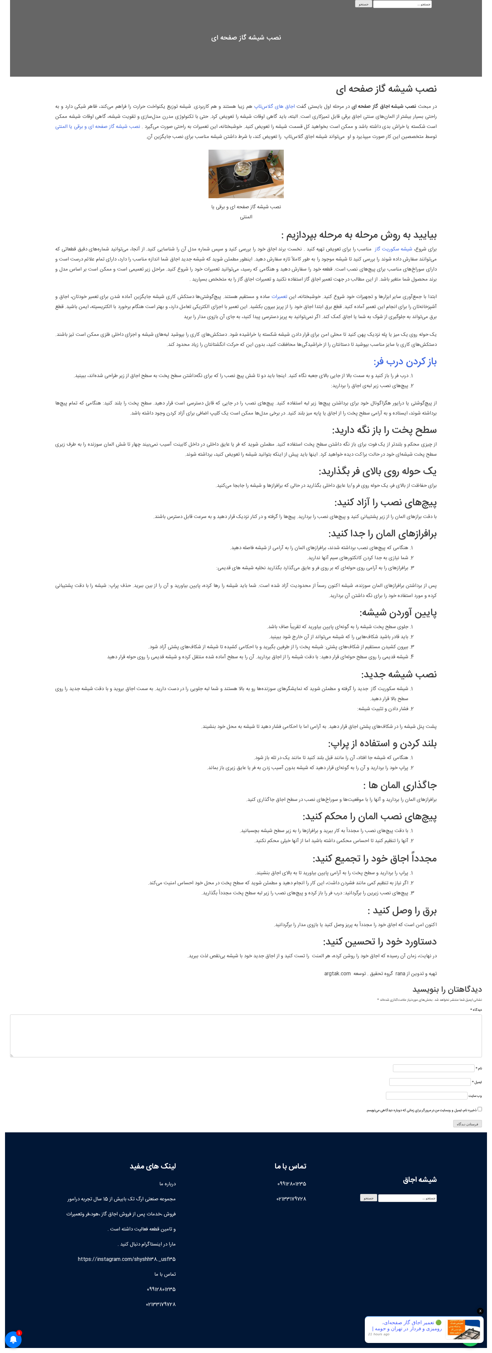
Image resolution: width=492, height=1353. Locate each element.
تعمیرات (279, 297)
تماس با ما (165, 1274)
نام (479, 1068)
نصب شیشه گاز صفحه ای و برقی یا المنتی (98, 127)
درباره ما (167, 1184)
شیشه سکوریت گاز (394, 249)
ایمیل (477, 1082)
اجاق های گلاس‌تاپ (274, 106)
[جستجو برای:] (402, 4)
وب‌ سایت (475, 1096)
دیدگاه (476, 1010)
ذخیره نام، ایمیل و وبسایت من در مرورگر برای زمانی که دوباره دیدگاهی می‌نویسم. (421, 1110)
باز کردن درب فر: (405, 362)
